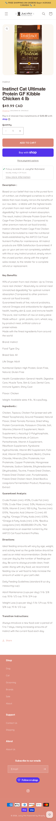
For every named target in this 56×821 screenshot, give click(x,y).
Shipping (5, 110)
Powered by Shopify (36, 815)
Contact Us (11, 723)
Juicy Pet (22, 815)
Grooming (11, 682)
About (9, 703)
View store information (18, 177)
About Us (10, 749)
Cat (8, 675)
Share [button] (9, 640)
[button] (6, 13)
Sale (8, 696)
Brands (9, 689)
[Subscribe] (44, 769)
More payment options (28, 160)
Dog (8, 668)
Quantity (6, 124)
